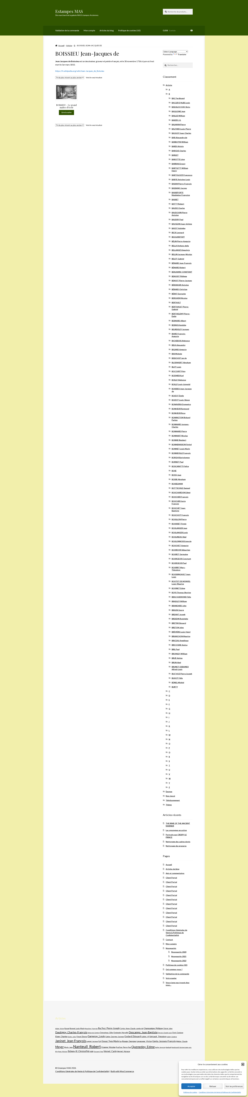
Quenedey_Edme (143, 1047)
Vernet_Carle (110, 1051)
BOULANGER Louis (180, 532)
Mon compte (89, 30)
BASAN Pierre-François (182, 184)
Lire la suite (66, 112)
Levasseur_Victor (144, 1041)
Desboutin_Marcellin (121, 1033)
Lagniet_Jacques (92, 1041)
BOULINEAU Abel (179, 537)
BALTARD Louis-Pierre (181, 129)
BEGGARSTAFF (178, 237)
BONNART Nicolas (180, 436)
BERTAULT (176, 302)
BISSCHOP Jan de (179, 358)
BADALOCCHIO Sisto (181, 107)
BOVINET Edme (178, 588)
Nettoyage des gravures (176, 846)
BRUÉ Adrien (177, 658)
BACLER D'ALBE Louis (181, 103)
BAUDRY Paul (177, 219)
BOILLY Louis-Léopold (181, 384)
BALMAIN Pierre (179, 124)
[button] (243, 1064)
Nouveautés (171, 948)
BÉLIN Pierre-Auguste (181, 241)
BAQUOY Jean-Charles (181, 133)
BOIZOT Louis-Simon (181, 400)
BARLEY (175, 155)
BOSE (174, 471)
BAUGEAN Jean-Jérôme (182, 224)
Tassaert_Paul (98, 1051)
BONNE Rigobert (179, 440)
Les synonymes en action (176, 830)
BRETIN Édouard (179, 623)
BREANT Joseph (178, 614)
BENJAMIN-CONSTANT (182, 272)
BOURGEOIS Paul (179, 563)
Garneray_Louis (96, 1036)
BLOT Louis (176, 367)
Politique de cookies (190, 1092)
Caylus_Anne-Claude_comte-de (131, 1028)
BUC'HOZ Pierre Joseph (182, 674)
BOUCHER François (180, 497)
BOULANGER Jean (179, 528)
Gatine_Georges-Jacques (114, 1037)
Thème (169, 805)
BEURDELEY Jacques (180, 329)
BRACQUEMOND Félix (181, 597)
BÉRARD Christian (179, 289)
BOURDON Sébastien (181, 550)
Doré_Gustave (177, 1033)
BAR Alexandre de (179, 137)
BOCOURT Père (178, 371)
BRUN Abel (176, 662)
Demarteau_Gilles (106, 1033)
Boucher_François (91, 1028)
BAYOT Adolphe (178, 228)
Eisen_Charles (61, 1036)
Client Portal (171, 878)
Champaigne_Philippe (153, 1028)
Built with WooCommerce (122, 1071)
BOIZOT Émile (178, 396)
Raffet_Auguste (160, 1047)
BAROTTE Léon (178, 159)
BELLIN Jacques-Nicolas (182, 254)
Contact (169, 939)
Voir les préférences (234, 1086)
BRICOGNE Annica (179, 645)
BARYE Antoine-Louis (181, 179)
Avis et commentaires (175, 873)
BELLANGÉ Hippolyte (181, 250)
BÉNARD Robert (179, 267)
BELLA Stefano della (180, 246)
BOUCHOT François (180, 515)
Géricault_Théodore (157, 1036)
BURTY (175, 687)
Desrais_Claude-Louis (165, 1032)
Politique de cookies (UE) (129, 30)
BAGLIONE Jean (178, 111)
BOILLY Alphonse (179, 380)
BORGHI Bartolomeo (181, 457)
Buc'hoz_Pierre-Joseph (109, 1028)
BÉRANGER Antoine (180, 285)
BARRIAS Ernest (178, 164)
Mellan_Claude (181, 1041)
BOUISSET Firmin (179, 524)
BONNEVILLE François (181, 453)
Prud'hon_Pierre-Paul (123, 1047)
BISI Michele (177, 354)
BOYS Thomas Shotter (181, 592)
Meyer (59, 1047)
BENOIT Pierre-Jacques (182, 280)
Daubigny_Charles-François (71, 1032)
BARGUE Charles (179, 151)
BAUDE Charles (178, 208)
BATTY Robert (178, 204)
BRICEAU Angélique (180, 640)
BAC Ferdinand (178, 98)
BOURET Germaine (180, 554)
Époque (169, 791)
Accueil (61, 45)
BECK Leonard (178, 232)
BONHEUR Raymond (180, 409)
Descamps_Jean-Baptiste (143, 1032)
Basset (66, 1028)
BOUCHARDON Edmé (181, 492)
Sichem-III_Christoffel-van (80, 1051)
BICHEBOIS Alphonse (181, 341)
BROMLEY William (179, 654)
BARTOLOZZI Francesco (182, 175)
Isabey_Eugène (172, 1036)
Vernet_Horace (123, 1051)
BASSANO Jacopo (179, 188)
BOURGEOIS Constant (181, 559)
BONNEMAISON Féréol (182, 444)
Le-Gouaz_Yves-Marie (109, 1041)
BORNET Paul (177, 462)
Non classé (170, 796)
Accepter (191, 1086)
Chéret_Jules (167, 1028)
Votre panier (171, 978)
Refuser (212, 1086)
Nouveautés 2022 (178, 961)
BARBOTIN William (180, 142)
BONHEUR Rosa (178, 413)
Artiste (69, 45)
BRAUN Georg (178, 610)
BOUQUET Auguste (180, 545)
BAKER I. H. (176, 120)
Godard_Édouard (132, 1036)
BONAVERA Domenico (181, 404)
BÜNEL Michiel (178, 682)
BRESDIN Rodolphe (180, 619)
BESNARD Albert (179, 321)
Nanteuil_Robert (87, 1046)
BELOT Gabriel (178, 259)
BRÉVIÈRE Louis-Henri (181, 632)
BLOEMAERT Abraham (181, 362)
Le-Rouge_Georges (127, 1041)
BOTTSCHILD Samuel (181, 488)
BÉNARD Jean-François (182, 263)
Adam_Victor (59, 1028)
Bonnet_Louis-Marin (77, 1028)
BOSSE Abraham (179, 479)
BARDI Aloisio (178, 146)
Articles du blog (107, 30)
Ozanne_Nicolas (108, 1047)
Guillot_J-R (145, 1037)
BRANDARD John (179, 606)
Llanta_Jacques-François (164, 1041)
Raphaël (168, 1047)
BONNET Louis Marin (181, 449)
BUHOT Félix (177, 678)
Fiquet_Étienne (82, 1037)
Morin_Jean (68, 1047)
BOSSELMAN (177, 484)
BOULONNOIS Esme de (181, 541)
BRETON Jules (178, 627)
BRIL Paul (176, 649)
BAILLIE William (178, 116)
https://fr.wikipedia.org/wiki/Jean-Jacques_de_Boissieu (79, 71)
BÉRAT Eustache (179, 294)
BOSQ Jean (176, 475)
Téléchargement (173, 800)
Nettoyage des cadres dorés (178, 842)
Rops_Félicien (62, 1051)
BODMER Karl (178, 375)
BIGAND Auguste (179, 349)
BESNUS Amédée (179, 325)
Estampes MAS (69, 11)
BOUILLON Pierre (179, 519)
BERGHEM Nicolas (179, 298)
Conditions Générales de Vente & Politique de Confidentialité (220, 1092)
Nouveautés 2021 (178, 956)
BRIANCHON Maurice (181, 636)
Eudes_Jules (72, 1036)
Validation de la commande (67, 30)
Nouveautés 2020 (178, 952)
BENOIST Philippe (179, 276)
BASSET (175, 199)
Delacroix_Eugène (94, 1032)
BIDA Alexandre (178, 345)
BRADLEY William (179, 601)
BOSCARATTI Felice (180, 466)
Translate (182, 54)
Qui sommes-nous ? (174, 969)
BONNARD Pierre (179, 431)
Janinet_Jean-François (70, 1041)
